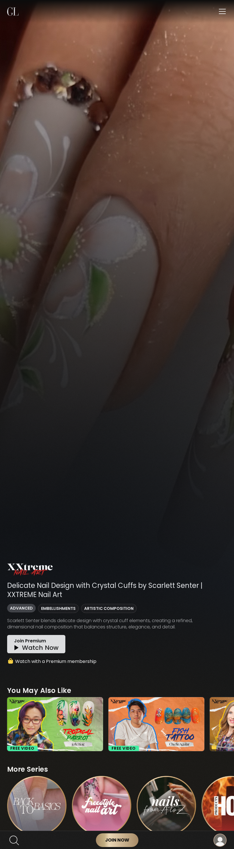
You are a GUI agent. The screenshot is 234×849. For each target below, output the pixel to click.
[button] (221, 11)
